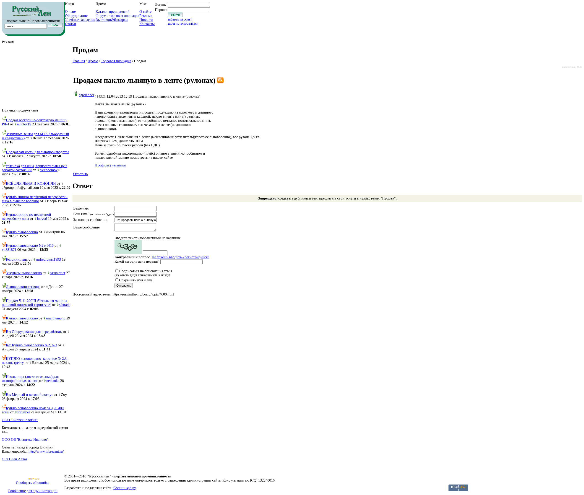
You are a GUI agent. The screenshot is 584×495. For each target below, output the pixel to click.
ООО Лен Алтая (14, 459)
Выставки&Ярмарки (112, 20)
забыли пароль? (180, 19)
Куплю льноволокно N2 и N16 (30, 245)
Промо (93, 61)
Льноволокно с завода (23, 287)
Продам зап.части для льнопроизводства (37, 152)
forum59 (23, 412)
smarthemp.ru (55, 318)
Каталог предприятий (113, 11)
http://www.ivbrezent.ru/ (46, 451)
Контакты (147, 24)
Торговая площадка (116, 61)
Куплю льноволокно (22, 232)
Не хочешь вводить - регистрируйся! (180, 257)
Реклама (145, 16)
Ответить (80, 174)
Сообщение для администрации (32, 491)
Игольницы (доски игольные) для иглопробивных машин (30, 379)
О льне (70, 11)
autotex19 (24, 124)
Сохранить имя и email (136, 280)
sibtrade (64, 305)
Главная (79, 61)
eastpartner (57, 273)
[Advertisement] (36, 76)
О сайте (145, 11)
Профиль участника (110, 165)
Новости (146, 20)
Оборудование (76, 16)
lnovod (42, 218)
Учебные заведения (80, 20)
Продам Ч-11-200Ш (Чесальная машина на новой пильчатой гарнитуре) (34, 303)
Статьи (70, 24)
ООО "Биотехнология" (20, 420)
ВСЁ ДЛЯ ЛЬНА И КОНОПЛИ (31, 183)
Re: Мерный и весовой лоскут (29, 395)
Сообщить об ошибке (32, 483)
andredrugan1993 (48, 259)
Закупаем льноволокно (24, 273)
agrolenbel (86, 95)
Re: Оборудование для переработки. (34, 332)
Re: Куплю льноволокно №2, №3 (31, 345)
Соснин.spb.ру (124, 488)
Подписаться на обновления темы (143, 273)
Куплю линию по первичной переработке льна (26, 216)
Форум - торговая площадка (117, 16)
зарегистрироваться (183, 23)
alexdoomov (48, 170)
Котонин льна (17, 259)
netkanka (52, 381)
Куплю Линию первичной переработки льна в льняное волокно (35, 199)
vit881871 (9, 249)
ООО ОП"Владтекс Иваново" (25, 439)
